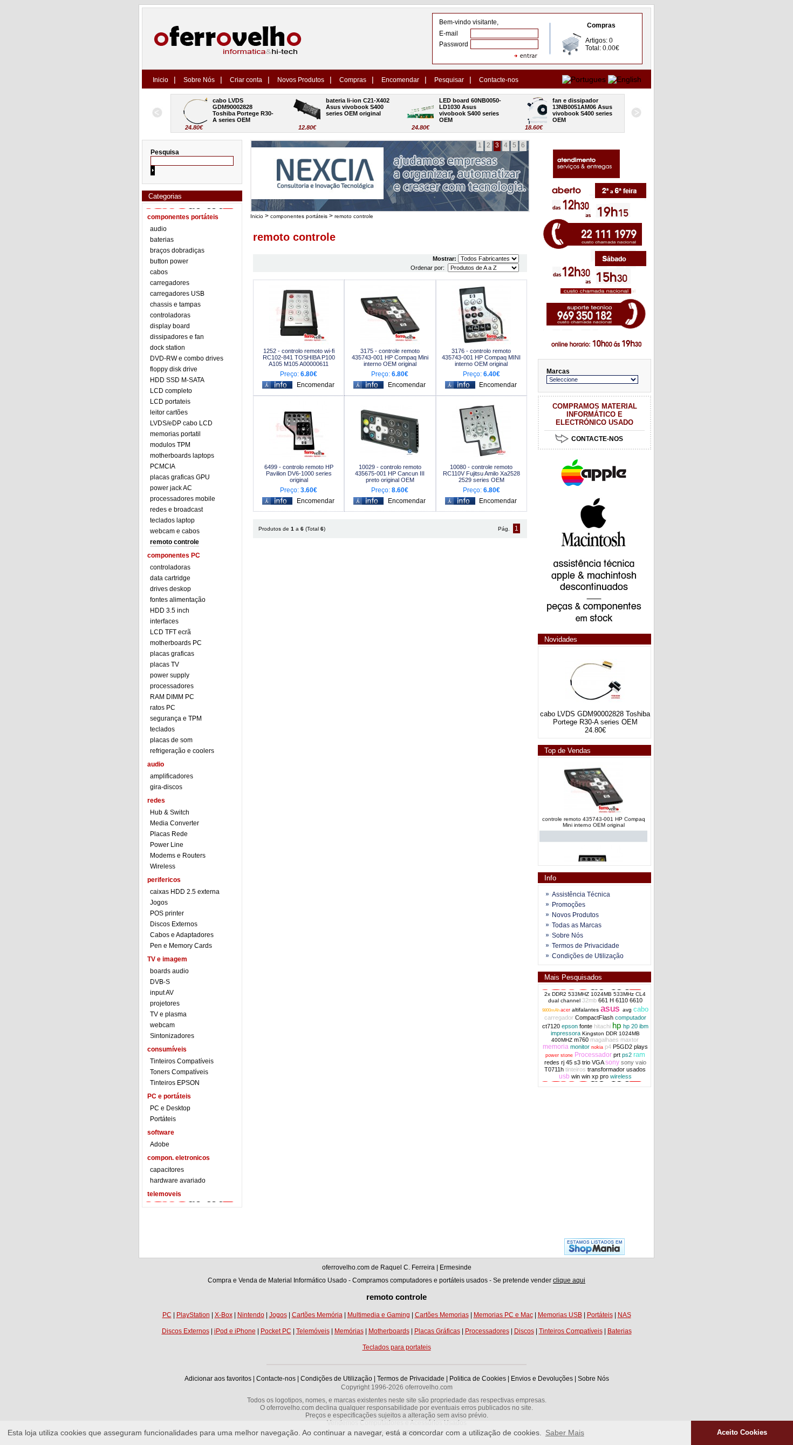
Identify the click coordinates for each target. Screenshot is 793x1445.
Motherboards (388, 1331)
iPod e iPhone (235, 1331)
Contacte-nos (498, 80)
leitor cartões (169, 412)
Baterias (619, 1331)
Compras (352, 80)
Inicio (160, 80)
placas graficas (172, 653)
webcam (162, 1025)
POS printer (167, 913)
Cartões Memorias (442, 1315)
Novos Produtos (300, 80)
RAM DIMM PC (172, 697)
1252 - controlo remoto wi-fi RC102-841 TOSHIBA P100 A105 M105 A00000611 (299, 357)
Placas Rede (169, 834)
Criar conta (246, 80)
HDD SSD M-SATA (177, 380)
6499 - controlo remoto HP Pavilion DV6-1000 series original (298, 473)
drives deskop (170, 589)
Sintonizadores (172, 1036)
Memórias (349, 1331)
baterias (162, 239)
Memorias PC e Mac (503, 1315)
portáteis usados (463, 1280)
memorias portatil (175, 434)
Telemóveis (313, 1331)
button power (169, 261)
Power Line (166, 845)
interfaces (164, 621)
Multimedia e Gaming (378, 1315)
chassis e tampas (175, 304)
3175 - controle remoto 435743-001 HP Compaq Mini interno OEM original (390, 357)
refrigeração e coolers (182, 751)
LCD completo (171, 391)
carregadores (169, 283)
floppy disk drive (173, 369)
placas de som (171, 740)
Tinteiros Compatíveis (182, 1061)
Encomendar (400, 80)
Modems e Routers (178, 855)
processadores (172, 686)
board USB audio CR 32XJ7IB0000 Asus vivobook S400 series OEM (583, 110)
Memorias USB (560, 1315)
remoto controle (174, 542)
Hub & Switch (169, 812)
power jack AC (171, 488)
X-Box (224, 1315)
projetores (165, 1003)
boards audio (169, 971)
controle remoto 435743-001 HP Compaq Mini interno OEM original (593, 815)
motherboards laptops (182, 455)
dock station (167, 347)
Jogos (159, 902)
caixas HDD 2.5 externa (185, 892)
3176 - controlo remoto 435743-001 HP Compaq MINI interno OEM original (481, 357)
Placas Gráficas (437, 1331)
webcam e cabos (175, 531)
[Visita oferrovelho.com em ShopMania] (594, 1253)
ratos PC (162, 707)
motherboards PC (176, 643)
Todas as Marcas (576, 925)
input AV (162, 992)
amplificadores (171, 776)
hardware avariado (178, 1180)
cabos (159, 272)
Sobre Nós (199, 80)
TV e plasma (168, 1014)
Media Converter (174, 823)
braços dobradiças (177, 250)
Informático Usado (320, 1280)
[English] (624, 79)
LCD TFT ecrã (170, 632)
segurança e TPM (176, 718)
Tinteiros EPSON (175, 1083)
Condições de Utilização (588, 956)
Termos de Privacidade (585, 945)
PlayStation (193, 1315)
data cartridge (170, 578)
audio (158, 229)
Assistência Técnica (581, 894)
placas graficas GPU (180, 477)
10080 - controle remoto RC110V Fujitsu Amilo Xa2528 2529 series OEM (481, 473)
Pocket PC (276, 1331)
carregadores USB (177, 293)
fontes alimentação (178, 599)
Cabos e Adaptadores (182, 935)
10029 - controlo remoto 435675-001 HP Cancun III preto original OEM (390, 473)
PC (167, 1315)
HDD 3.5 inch (169, 610)
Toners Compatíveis (179, 1072)
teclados (162, 729)
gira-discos (166, 787)
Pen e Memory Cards (181, 945)
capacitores (167, 1169)
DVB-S (160, 982)
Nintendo (250, 1315)
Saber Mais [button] (564, 1432)
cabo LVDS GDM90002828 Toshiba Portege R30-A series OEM (595, 718)
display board (170, 326)
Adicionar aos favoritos (217, 1378)
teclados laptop (172, 520)
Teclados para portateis (397, 1347)
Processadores (487, 1331)
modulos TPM (170, 445)
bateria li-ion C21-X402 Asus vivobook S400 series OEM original (245, 107)
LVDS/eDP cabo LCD (181, 423)
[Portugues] (584, 79)
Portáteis (163, 1119)
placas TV (164, 664)
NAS (624, 1315)
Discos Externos (173, 924)
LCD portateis (170, 401)
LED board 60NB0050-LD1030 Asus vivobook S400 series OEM (357, 110)
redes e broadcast (176, 509)
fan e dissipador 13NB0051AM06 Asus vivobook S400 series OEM (470, 110)
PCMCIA (162, 466)
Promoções (568, 904)
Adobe (159, 1144)
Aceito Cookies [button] (742, 1432)
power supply (169, 675)
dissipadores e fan (177, 337)
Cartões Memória (317, 1315)
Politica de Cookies (477, 1378)
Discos (524, 1331)
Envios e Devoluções (542, 1378)
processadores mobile (182, 499)
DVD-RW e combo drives (186, 358)
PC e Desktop (170, 1108)
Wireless (162, 866)
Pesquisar (449, 80)
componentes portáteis (298, 216)
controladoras (170, 315)
